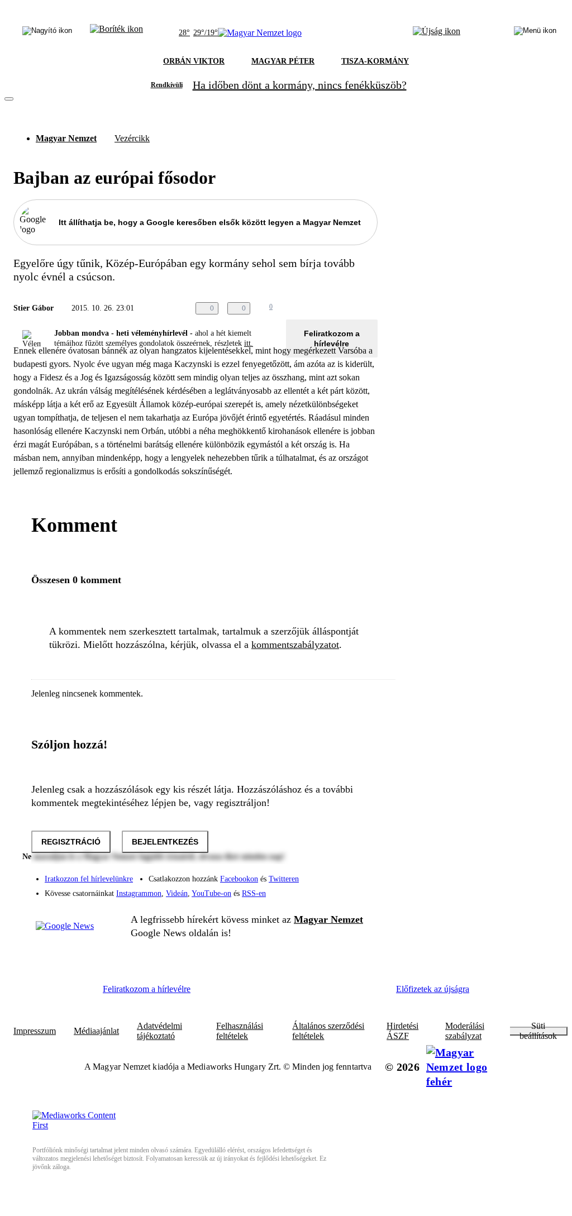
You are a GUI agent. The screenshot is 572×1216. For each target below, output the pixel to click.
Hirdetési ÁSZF (402, 1031)
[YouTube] (339, 889)
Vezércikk (132, 138)
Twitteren (284, 879)
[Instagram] (339, 873)
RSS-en (254, 893)
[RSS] (362, 889)
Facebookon (239, 879)
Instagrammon (138, 893)
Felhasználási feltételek (239, 1031)
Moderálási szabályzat (464, 1031)
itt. (248, 343)
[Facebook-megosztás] (371, 308)
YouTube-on (211, 893)
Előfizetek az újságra (432, 989)
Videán (177, 893)
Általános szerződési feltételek (328, 1031)
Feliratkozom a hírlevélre (332, 338)
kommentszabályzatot (295, 644)
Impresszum (34, 1031)
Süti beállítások (538, 1031)
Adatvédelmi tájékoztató (159, 1031)
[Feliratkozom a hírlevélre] (116, 33)
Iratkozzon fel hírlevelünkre (89, 879)
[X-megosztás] (348, 308)
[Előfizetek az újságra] (437, 33)
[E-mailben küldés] (326, 308)
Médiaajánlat (96, 1031)
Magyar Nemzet (66, 138)
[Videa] (317, 889)
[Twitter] (362, 873)
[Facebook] (317, 873)
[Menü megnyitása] (535, 33)
